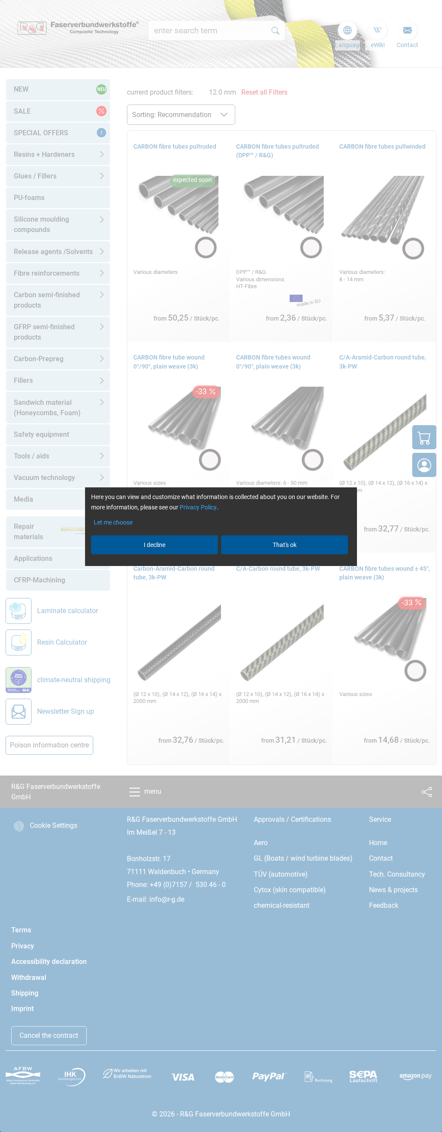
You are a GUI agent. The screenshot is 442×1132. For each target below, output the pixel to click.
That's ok (285, 544)
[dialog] (221, 566)
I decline (154, 544)
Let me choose (113, 522)
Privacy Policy (198, 507)
